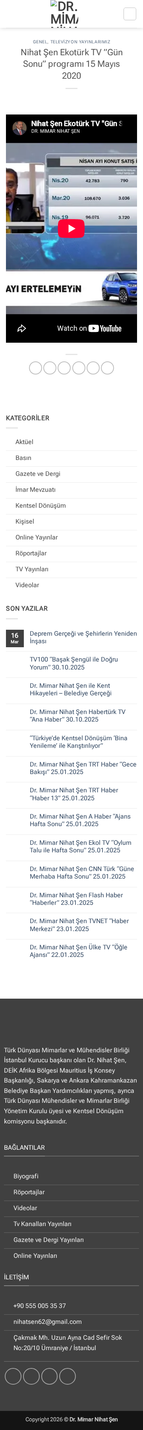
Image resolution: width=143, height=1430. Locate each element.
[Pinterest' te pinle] (93, 367)
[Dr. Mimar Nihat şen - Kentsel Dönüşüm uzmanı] (64, 14)
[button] (130, 14)
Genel (40, 42)
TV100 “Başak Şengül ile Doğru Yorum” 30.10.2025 (74, 663)
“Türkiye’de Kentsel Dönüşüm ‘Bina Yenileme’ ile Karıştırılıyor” (79, 741)
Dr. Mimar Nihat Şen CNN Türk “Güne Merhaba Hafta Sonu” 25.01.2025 (82, 872)
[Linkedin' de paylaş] (107, 367)
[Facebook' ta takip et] (13, 1376)
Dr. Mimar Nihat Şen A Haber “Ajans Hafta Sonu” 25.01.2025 (80, 820)
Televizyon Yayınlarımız (80, 42)
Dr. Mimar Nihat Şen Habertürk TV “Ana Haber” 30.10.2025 (78, 715)
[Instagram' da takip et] (31, 1376)
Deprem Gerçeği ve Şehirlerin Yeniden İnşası (83, 637)
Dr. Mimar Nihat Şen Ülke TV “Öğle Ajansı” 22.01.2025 (79, 951)
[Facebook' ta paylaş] (49, 367)
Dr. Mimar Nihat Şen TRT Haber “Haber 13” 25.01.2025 (74, 793)
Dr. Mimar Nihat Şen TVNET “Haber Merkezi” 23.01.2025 (79, 924)
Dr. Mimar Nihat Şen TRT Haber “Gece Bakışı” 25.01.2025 (83, 768)
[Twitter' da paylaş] (64, 367)
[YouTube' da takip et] (67, 1376)
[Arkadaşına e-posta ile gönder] (78, 367)
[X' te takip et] (49, 1376)
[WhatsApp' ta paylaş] (35, 367)
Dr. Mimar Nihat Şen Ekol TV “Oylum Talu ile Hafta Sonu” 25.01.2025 (80, 846)
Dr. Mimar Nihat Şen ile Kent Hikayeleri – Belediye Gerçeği (71, 689)
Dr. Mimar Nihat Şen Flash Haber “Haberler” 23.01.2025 (76, 898)
